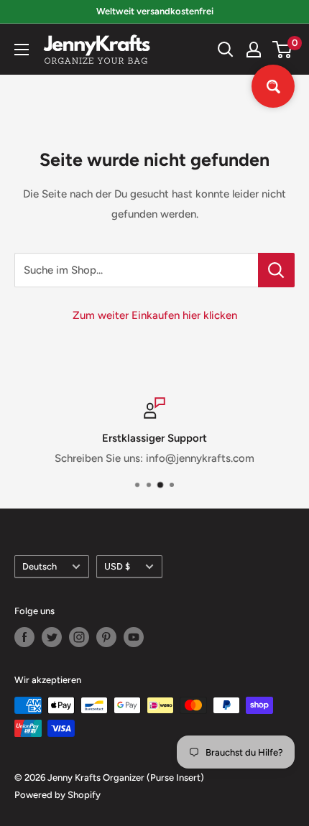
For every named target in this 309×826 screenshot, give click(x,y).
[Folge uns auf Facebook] (24, 637)
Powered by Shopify (57, 794)
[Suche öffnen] (226, 49)
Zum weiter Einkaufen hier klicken (155, 315)
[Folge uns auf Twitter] (52, 637)
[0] (283, 49)
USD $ (117, 566)
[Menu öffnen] (21, 49)
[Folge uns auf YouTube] (134, 637)
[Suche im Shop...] (276, 270)
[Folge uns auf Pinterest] (106, 637)
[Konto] (253, 49)
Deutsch (39, 566)
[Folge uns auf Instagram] (79, 637)
